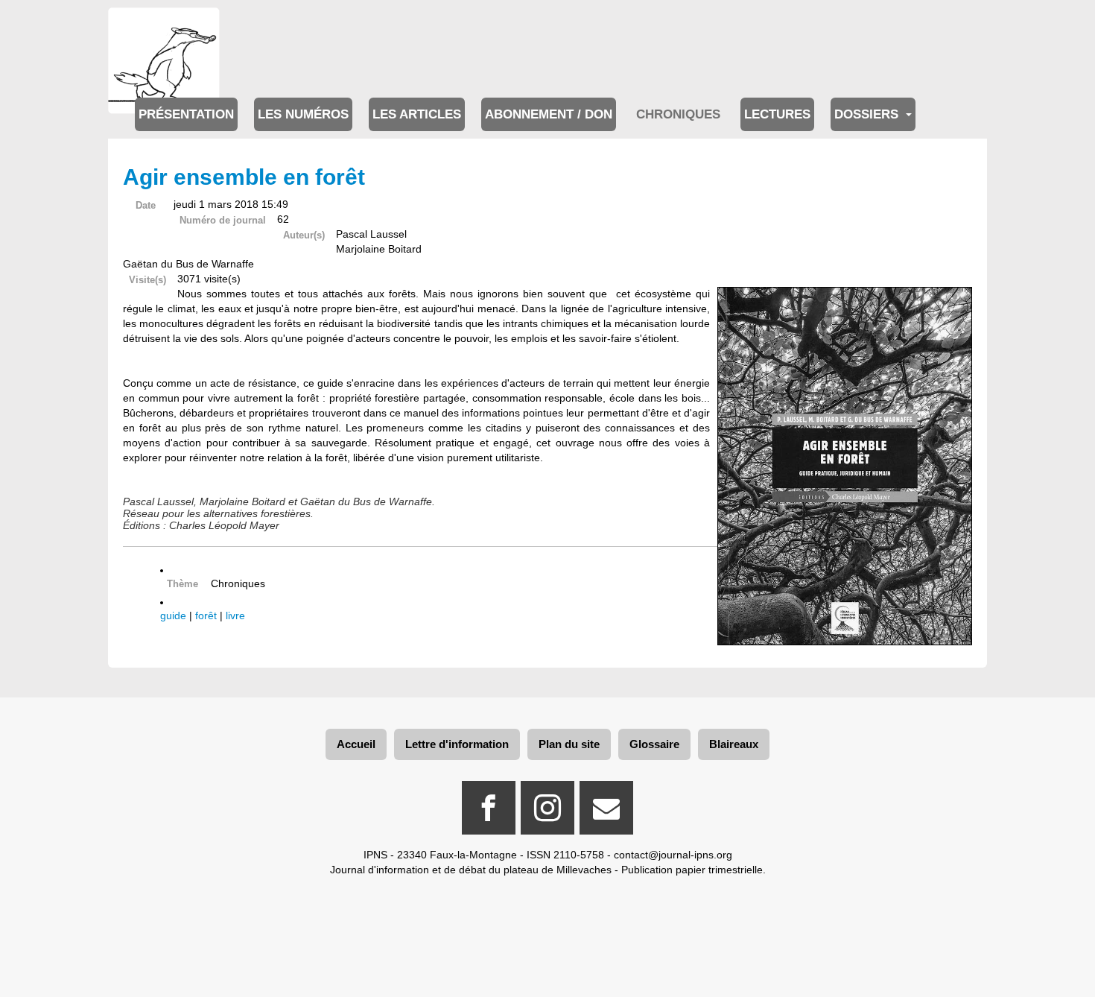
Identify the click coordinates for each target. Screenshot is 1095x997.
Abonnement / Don (548, 114)
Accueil (356, 744)
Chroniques (678, 114)
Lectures (777, 114)
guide (173, 615)
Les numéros (303, 114)
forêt (206, 615)
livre (235, 615)
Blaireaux (733, 744)
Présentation (186, 114)
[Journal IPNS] (164, 27)
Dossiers (868, 114)
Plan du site (569, 744)
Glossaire (654, 744)
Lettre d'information (457, 744)
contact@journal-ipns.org (673, 855)
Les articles (416, 114)
